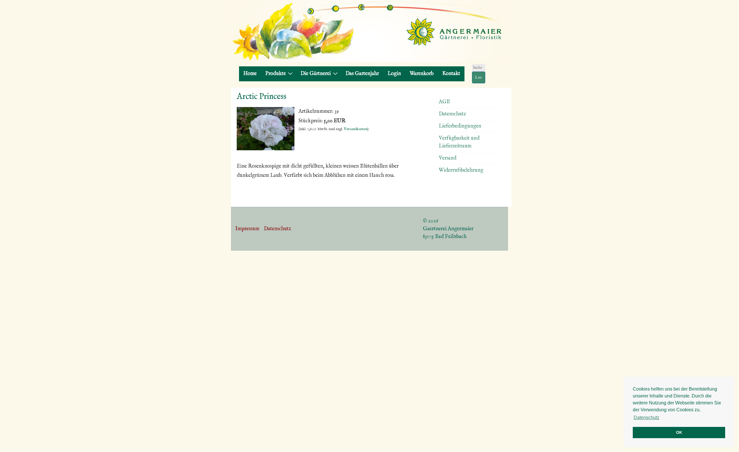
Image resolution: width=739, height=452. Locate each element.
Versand (447, 158)
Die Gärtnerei (316, 73)
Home (250, 73)
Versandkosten (355, 129)
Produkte (275, 73)
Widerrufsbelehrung (461, 170)
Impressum (247, 229)
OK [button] (679, 432)
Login (394, 73)
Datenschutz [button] (646, 417)
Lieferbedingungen (460, 126)
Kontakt (451, 73)
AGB (444, 102)
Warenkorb (422, 73)
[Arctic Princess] (265, 149)
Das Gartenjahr (362, 73)
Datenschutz (452, 114)
